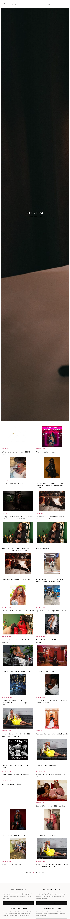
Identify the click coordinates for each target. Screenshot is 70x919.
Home (33, 2)
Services (44, 2)
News (49, 2)
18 (40, 872)
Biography (38, 2)
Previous (28, 872)
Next (42, 872)
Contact (49, 4)
